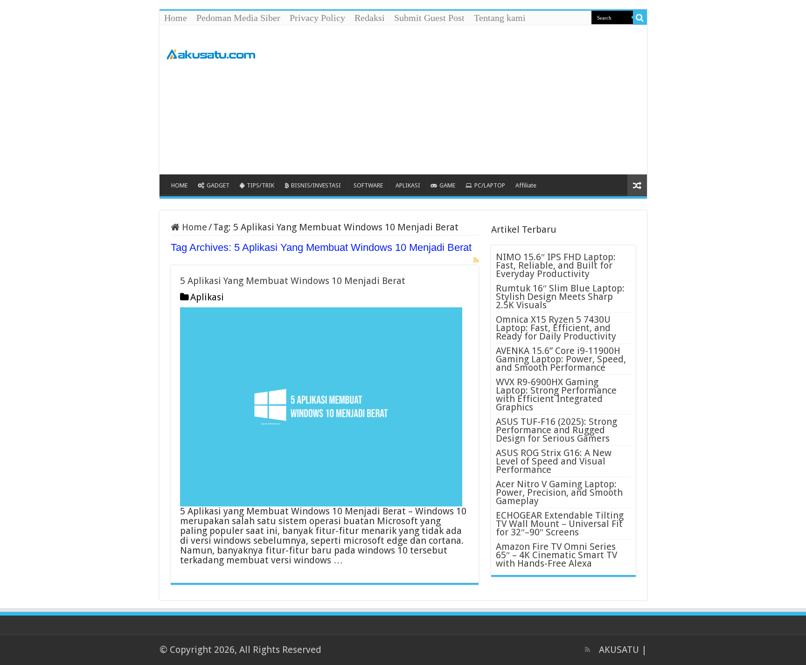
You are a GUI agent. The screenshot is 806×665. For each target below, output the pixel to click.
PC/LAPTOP (489, 185)
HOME (179, 185)
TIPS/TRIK (260, 185)
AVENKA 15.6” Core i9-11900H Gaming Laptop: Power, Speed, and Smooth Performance (561, 359)
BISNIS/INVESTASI (316, 185)
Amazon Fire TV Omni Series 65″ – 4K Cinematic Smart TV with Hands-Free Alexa (556, 555)
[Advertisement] (470, 100)
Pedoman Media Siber (238, 18)
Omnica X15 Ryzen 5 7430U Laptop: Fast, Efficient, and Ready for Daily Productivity (556, 328)
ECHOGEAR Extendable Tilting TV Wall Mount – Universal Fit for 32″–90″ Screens (560, 524)
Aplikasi (207, 297)
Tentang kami (500, 18)
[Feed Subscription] (476, 260)
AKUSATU (619, 649)
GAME (447, 185)
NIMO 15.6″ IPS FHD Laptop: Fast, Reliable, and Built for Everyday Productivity (556, 265)
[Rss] (587, 649)
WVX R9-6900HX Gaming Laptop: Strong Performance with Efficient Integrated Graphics (556, 394)
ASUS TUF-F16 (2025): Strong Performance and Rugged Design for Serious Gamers (556, 430)
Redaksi (369, 18)
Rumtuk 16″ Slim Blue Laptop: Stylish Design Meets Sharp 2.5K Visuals (560, 297)
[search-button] (640, 18)
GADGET (218, 185)
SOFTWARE (368, 185)
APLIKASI (408, 185)
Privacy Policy (317, 18)
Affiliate (525, 185)
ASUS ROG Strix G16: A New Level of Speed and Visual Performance (553, 461)
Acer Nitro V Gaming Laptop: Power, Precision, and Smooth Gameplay (559, 492)
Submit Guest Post (429, 18)
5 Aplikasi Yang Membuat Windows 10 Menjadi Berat (292, 280)
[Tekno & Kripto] (211, 53)
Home (175, 18)
